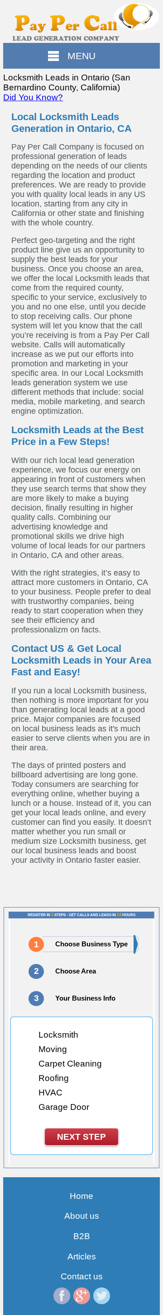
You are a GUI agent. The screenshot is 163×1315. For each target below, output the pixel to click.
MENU (81, 56)
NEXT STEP (81, 1137)
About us (81, 1216)
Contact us (82, 1276)
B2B (81, 1236)
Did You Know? (33, 97)
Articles (81, 1256)
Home (81, 1196)
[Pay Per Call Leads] (81, 21)
